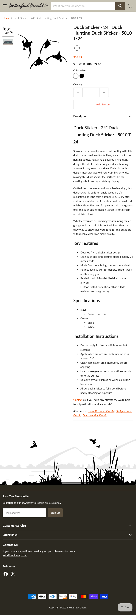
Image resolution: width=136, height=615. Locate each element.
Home (6, 18)
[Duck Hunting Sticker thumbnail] (8, 30)
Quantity (78, 84)
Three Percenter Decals (101, 411)
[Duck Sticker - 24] (8, 42)
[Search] (120, 6)
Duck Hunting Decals (95, 415)
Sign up (55, 512)
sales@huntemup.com (15, 555)
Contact (77, 399)
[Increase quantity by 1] (104, 92)
